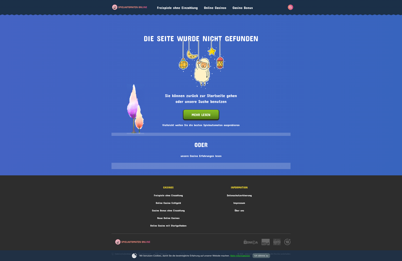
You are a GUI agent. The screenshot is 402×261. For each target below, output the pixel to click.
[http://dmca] (251, 242)
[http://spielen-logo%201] (276, 242)
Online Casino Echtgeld (168, 202)
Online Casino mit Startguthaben (168, 225)
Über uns (239, 210)
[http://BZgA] (266, 242)
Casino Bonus (243, 7)
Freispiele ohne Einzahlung (177, 7)
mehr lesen (201, 114)
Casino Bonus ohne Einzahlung (168, 210)
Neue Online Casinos (168, 217)
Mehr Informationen (240, 255)
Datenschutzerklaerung (239, 195)
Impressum (239, 202)
